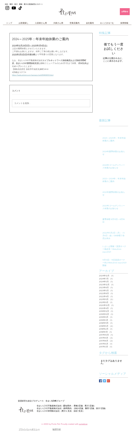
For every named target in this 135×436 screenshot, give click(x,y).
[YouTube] (13, 8)
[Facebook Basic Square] (100, 380)
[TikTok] (20, 8)
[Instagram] (7, 8)
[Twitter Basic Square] (104, 380)
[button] (23, 23)
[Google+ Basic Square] (108, 380)
